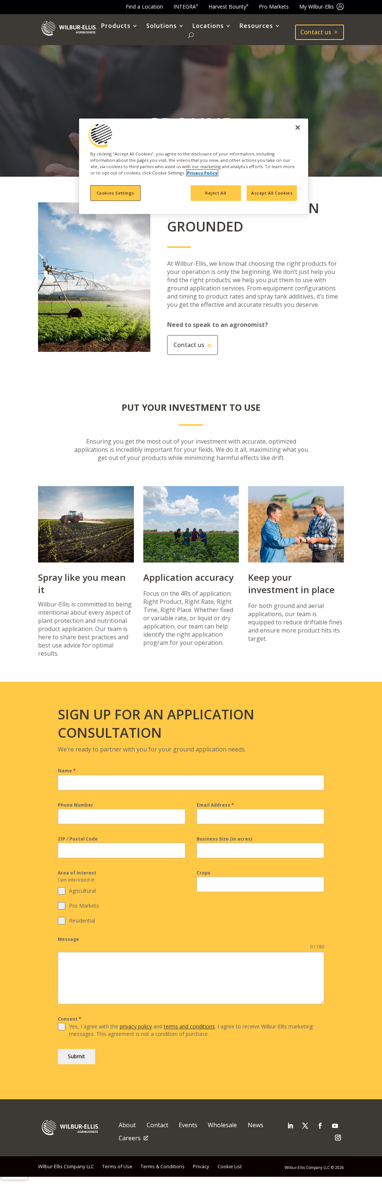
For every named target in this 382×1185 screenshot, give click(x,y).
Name (67, 771)
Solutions (161, 26)
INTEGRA (185, 6)
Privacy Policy (202, 173)
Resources (256, 26)
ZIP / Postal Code (78, 839)
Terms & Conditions (163, 1166)
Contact (157, 1125)
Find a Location (144, 6)
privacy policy (136, 1026)
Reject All (215, 193)
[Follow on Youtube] (335, 1126)
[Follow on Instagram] (338, 1138)
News (255, 1125)
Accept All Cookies (271, 193)
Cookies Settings (115, 193)
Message (68, 939)
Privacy (201, 1166)
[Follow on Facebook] (320, 1126)
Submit (76, 1056)
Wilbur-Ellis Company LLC (66, 1166)
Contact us (315, 32)
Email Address (215, 805)
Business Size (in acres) (224, 839)
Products (116, 26)
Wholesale (222, 1125)
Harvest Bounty (228, 6)
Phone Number (75, 805)
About (127, 1125)
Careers (130, 1138)
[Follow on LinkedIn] (290, 1126)
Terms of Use (117, 1166)
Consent (69, 1019)
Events (188, 1125)
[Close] (297, 127)
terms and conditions (189, 1026)
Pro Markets (274, 6)
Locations (208, 26)
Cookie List (229, 1166)
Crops (203, 873)
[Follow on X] (305, 1126)
